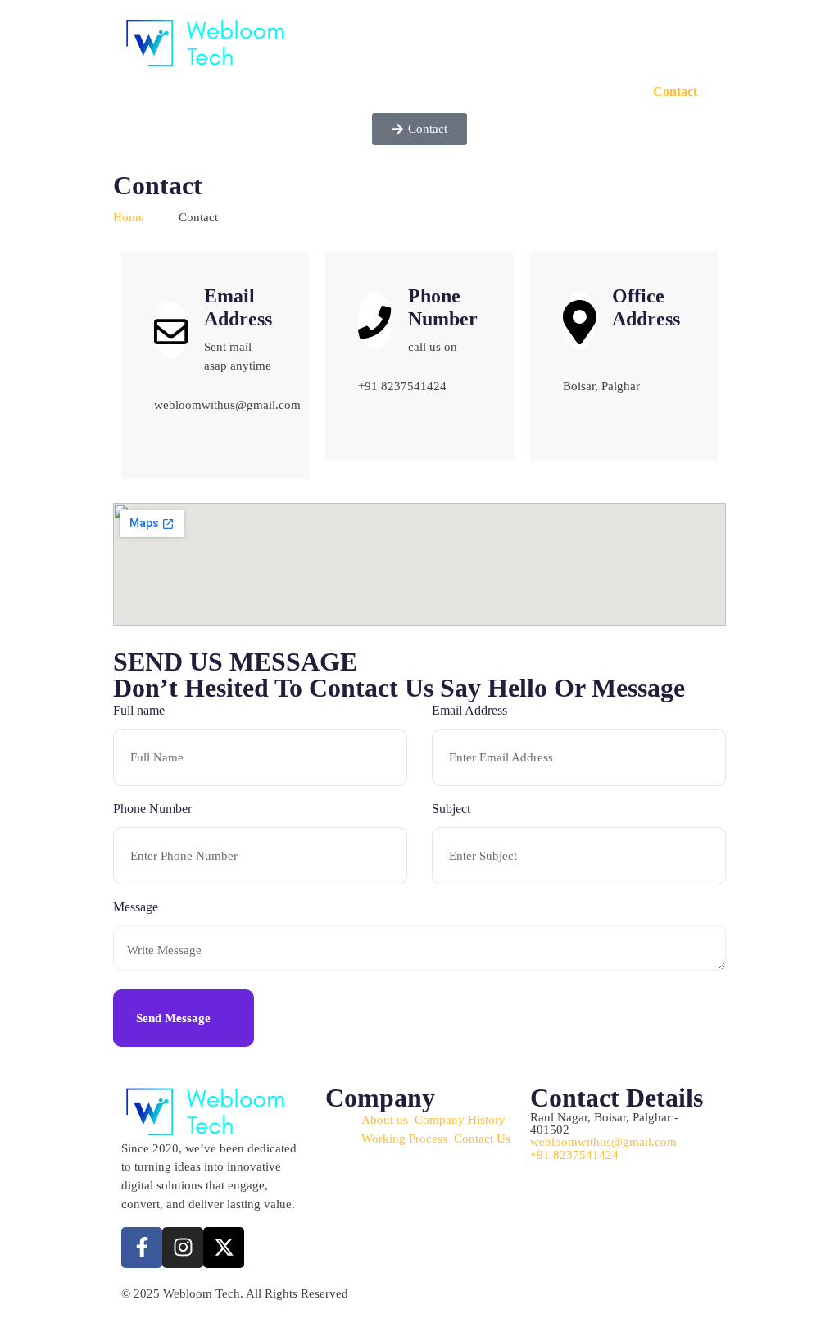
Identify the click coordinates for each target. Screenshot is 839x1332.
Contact (675, 91)
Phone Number (152, 809)
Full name (139, 710)
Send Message (175, 1018)
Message (135, 907)
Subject (451, 809)
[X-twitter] (223, 1247)
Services (589, 91)
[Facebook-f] (141, 1247)
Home (509, 91)
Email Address (469, 710)
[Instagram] (182, 1247)
